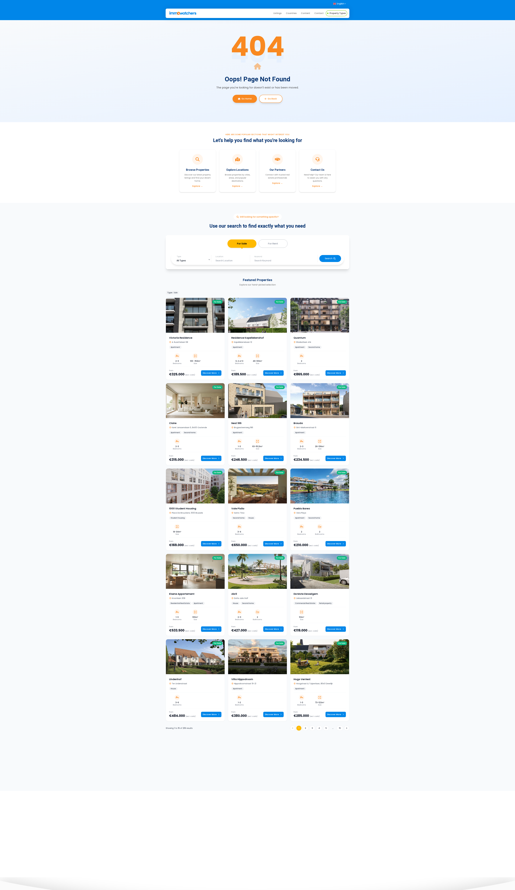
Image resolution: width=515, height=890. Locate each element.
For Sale (242, 243)
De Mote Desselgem (306, 594)
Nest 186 (236, 423)
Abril (234, 594)
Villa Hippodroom (242, 679)
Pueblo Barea (302, 508)
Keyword (258, 256)
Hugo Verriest (302, 679)
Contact (319, 13)
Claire (172, 423)
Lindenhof (175, 679)
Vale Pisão (237, 508)
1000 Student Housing (182, 508)
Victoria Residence (180, 337)
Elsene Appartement (181, 594)
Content (305, 13)
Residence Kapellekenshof (247, 337)
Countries (291, 13)
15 (340, 728)
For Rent (273, 243)
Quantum (300, 337)
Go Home (246, 98)
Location (219, 256)
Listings (277, 13)
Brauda (298, 423)
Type (179, 256)
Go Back (272, 98)
